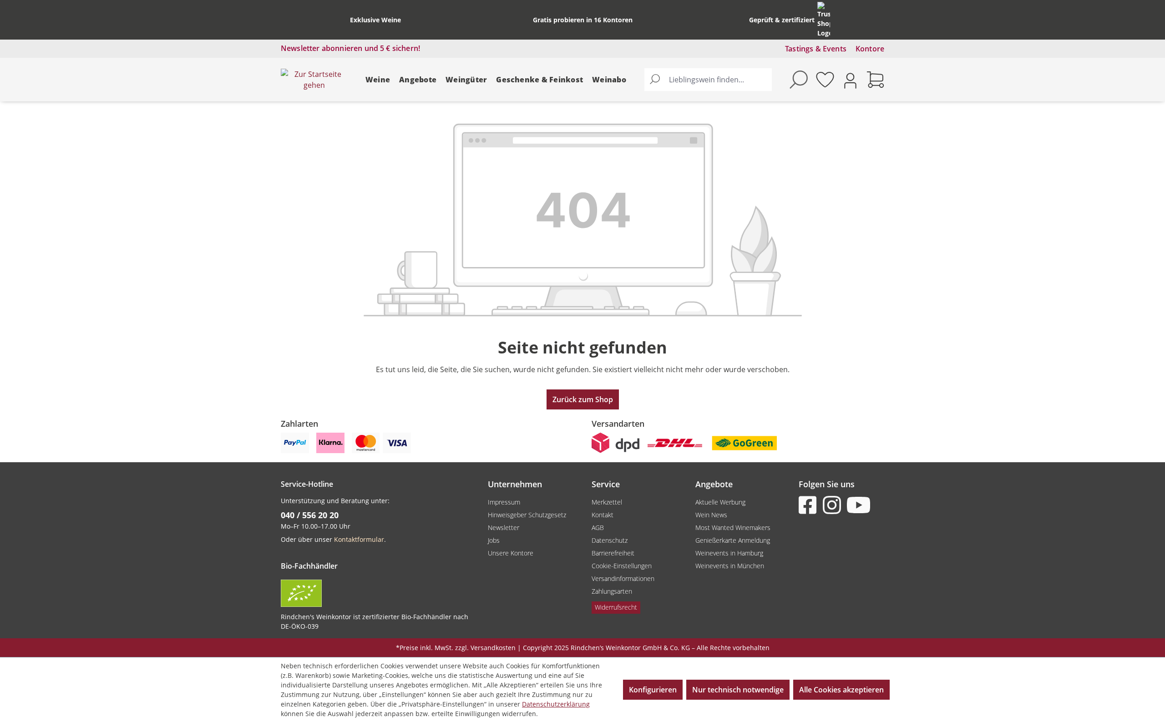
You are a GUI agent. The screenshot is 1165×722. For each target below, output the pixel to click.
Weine (377, 80)
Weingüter (466, 80)
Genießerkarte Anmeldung (732, 540)
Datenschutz (610, 540)
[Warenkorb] (875, 80)
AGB (598, 527)
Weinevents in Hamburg (729, 553)
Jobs (494, 540)
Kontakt (602, 514)
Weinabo (609, 80)
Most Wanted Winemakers (732, 527)
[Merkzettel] (825, 80)
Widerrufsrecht (616, 607)
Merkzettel (607, 502)
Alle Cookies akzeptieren (841, 690)
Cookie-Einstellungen (622, 565)
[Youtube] (858, 505)
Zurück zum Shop (582, 399)
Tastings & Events (815, 49)
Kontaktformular (359, 539)
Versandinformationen (623, 578)
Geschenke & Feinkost (539, 80)
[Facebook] (810, 505)
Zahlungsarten (612, 591)
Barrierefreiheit (613, 553)
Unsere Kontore (510, 553)
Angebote (417, 80)
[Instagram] (834, 505)
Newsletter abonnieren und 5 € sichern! (350, 48)
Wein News (711, 514)
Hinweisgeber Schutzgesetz (527, 514)
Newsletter (503, 527)
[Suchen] (654, 79)
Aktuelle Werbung (720, 502)
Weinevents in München (729, 565)
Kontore (870, 49)
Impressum (504, 502)
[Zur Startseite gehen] (314, 80)
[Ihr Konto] (850, 79)
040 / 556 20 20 (310, 515)
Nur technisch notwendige (738, 690)
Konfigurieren (653, 690)
